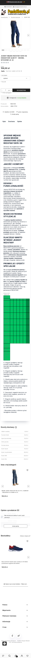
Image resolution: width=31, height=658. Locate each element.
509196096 (9, 6)
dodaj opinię (15, 526)
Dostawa (11, 121)
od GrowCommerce (17, 642)
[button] (11, 51)
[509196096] (4, 643)
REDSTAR (13, 104)
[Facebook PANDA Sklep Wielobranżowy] (12, 635)
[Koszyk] (16, 656)
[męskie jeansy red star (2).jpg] (15, 34)
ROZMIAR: (4, 75)
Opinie (19, 121)
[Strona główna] (15, 12)
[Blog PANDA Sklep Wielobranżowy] (18, 635)
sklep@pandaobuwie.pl (21, 6)
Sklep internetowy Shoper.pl (8, 640)
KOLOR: (3, 81)
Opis (4, 121)
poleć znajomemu (23, 112)
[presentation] (3, 35)
